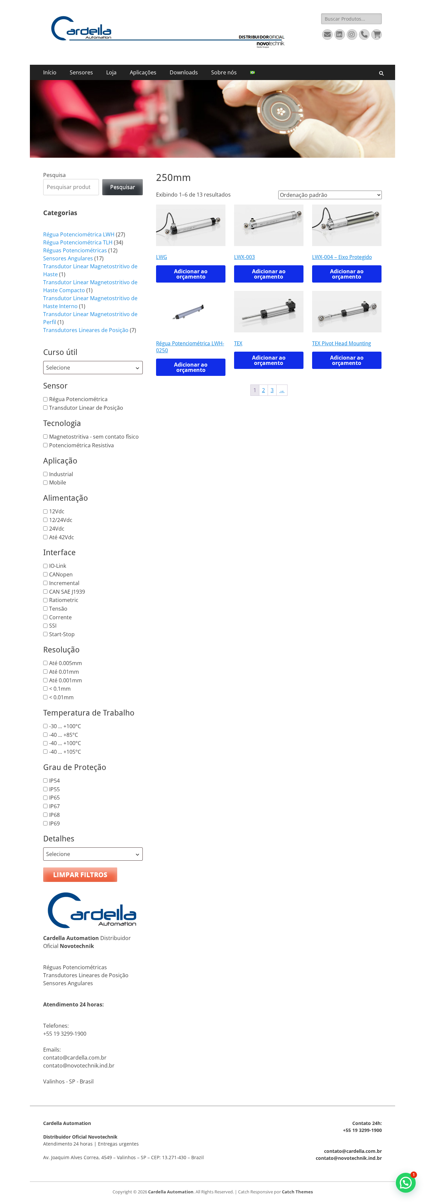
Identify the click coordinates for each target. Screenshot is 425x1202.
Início (49, 72)
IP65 (54, 797)
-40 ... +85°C (63, 734)
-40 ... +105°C (65, 751)
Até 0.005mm (65, 663)
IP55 (54, 789)
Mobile (57, 482)
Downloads (184, 72)
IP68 (54, 814)
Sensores (81, 72)
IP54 (54, 780)
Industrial (61, 473)
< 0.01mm (61, 697)
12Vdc (56, 511)
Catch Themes (297, 1192)
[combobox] (93, 367)
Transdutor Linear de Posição (86, 407)
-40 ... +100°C (65, 743)
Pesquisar (122, 187)
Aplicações (143, 72)
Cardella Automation (171, 1192)
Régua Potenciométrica (78, 399)
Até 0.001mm (65, 680)
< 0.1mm (60, 688)
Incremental (64, 583)
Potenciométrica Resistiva (81, 445)
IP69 (54, 823)
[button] (406, 1183)
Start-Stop (62, 634)
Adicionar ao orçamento (191, 274)
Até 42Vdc (61, 537)
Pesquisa (54, 175)
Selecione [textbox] (58, 367)
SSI (52, 625)
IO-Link (57, 565)
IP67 (54, 806)
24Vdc (56, 528)
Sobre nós (224, 72)
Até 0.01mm (64, 671)
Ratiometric (63, 600)
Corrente (60, 617)
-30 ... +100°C (65, 726)
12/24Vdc (60, 520)
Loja (111, 72)
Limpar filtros (80, 874)
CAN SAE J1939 (67, 591)
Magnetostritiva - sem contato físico (94, 436)
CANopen (61, 574)
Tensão (58, 608)
